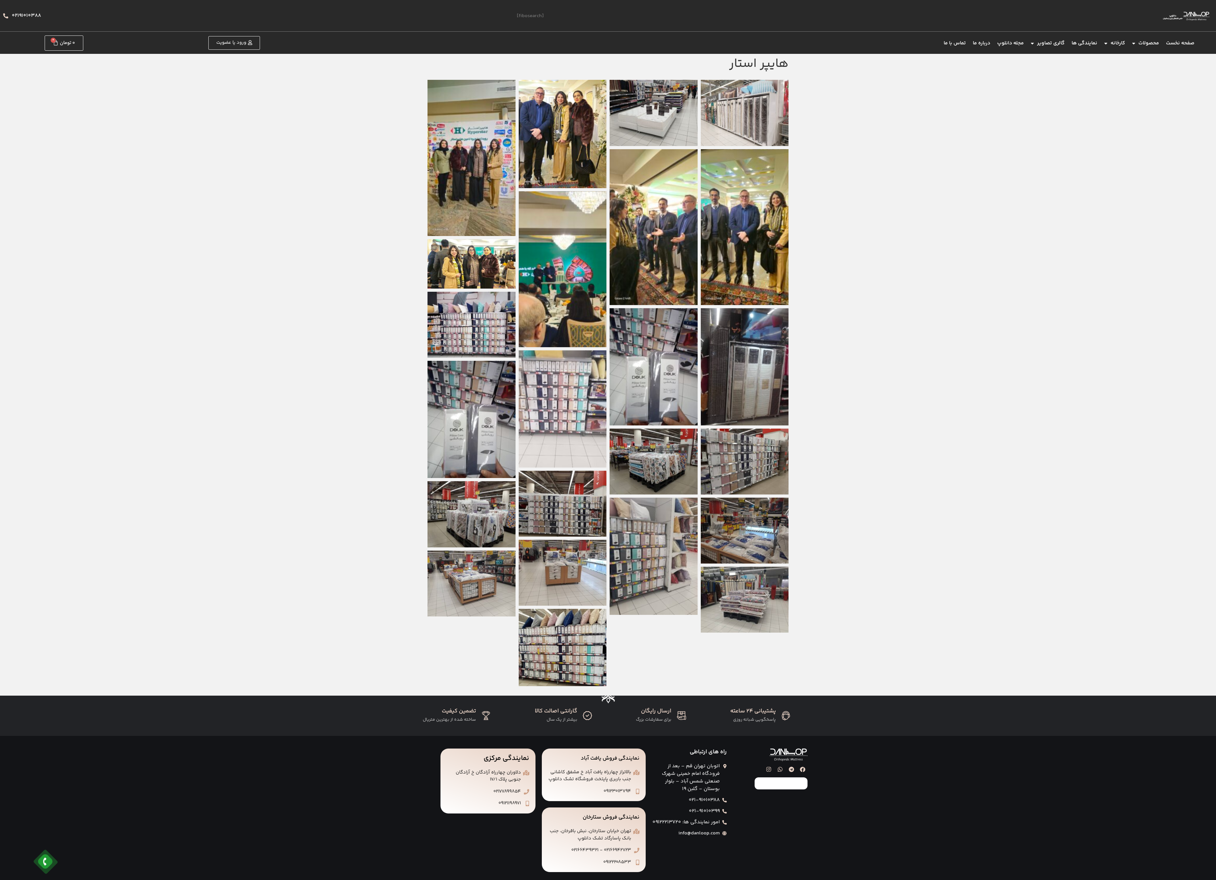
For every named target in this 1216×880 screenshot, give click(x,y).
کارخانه (1118, 43)
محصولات (1148, 43)
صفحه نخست (1180, 43)
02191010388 (26, 16)
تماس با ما (955, 43)
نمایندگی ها (1084, 43)
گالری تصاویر (1051, 43)
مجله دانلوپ (1010, 43)
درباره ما (981, 43)
